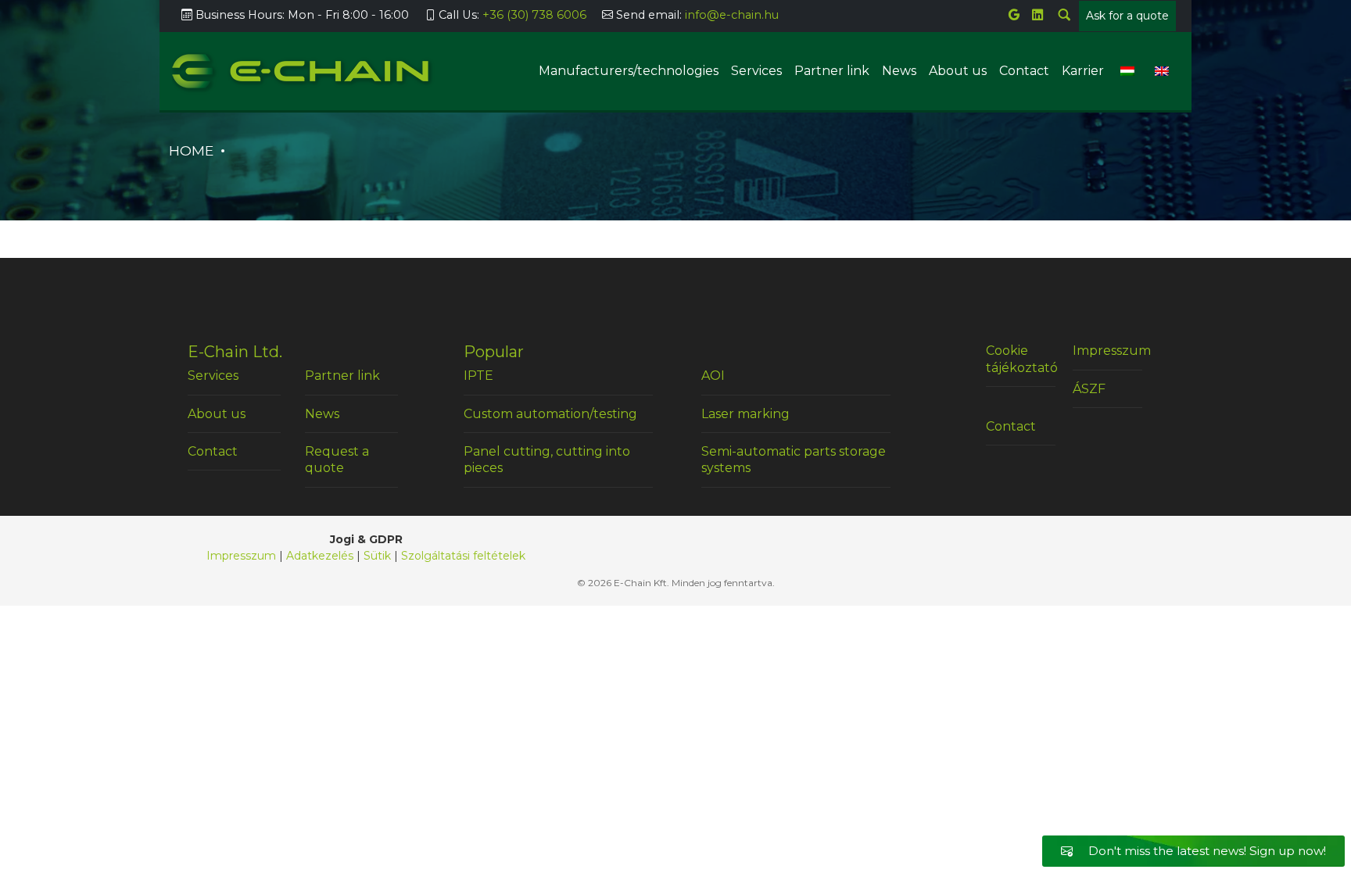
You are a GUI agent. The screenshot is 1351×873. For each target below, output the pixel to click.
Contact (1024, 70)
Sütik (377, 556)
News (899, 70)
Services (756, 70)
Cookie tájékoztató (1020, 359)
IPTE (478, 375)
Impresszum (1107, 350)
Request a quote (337, 460)
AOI (713, 375)
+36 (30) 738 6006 (534, 15)
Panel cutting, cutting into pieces (547, 460)
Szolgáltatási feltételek (463, 556)
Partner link (831, 70)
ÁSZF (1089, 388)
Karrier (1083, 70)
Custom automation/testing (550, 413)
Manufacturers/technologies (629, 70)
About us (958, 70)
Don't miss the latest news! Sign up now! (1205, 850)
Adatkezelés (319, 556)
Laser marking (745, 413)
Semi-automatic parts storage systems (793, 460)
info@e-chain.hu (732, 15)
